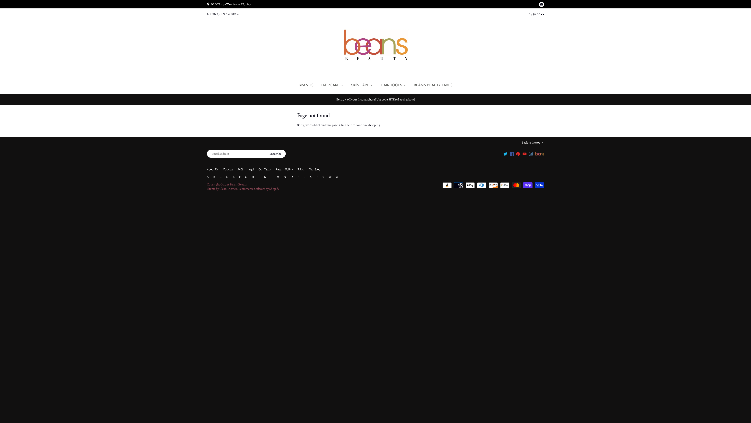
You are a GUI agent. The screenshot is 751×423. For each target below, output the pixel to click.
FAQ (240, 169)
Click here (345, 125)
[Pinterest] (518, 153)
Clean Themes (228, 189)
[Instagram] (531, 153)
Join (221, 14)
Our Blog (314, 169)
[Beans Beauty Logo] (539, 153)
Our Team (265, 169)
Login (211, 14)
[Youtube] (524, 153)
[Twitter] (505, 153)
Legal (250, 169)
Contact (228, 169)
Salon (300, 169)
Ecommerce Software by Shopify (258, 189)
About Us (212, 169)
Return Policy (284, 169)
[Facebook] (512, 153)
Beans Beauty (239, 184)
